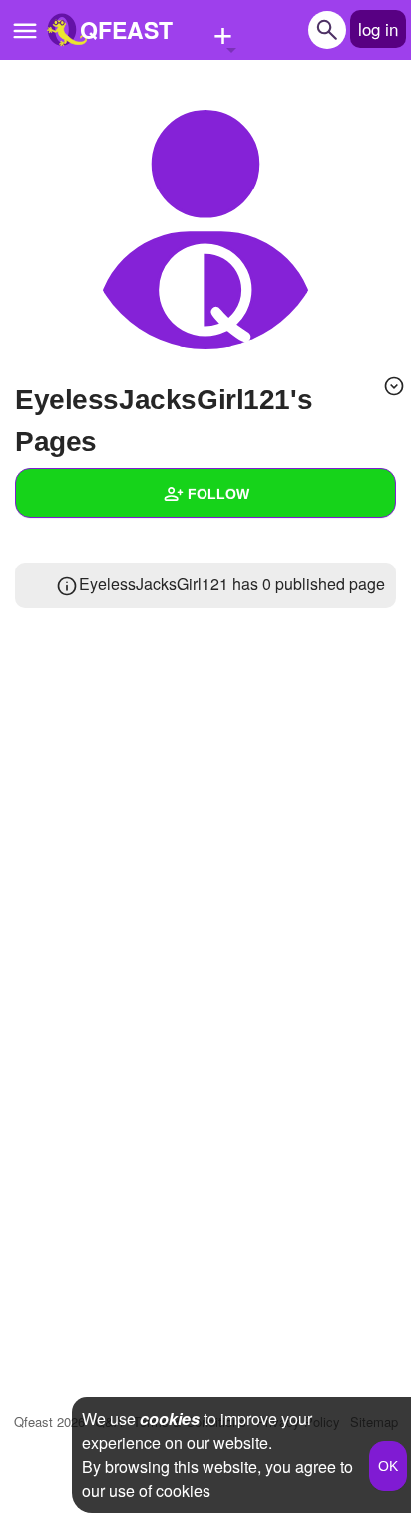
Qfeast (49, 1421)
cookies (170, 1418)
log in (378, 28)
